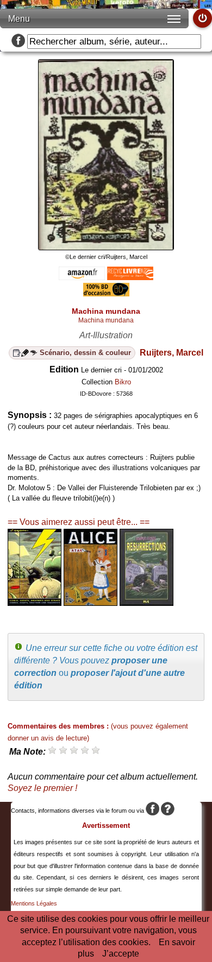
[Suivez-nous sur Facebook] (18, 41)
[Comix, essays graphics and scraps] (34, 602)
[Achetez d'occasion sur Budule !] (106, 293)
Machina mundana (106, 320)
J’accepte (120, 953)
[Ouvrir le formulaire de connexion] (202, 18)
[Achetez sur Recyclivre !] (130, 277)
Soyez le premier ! (42, 788)
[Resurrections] (146, 602)
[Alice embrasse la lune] (90, 602)
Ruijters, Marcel (171, 352)
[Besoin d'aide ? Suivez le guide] (167, 810)
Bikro (123, 382)
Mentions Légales (34, 903)
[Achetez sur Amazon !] (82, 277)
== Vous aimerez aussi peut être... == (78, 522)
